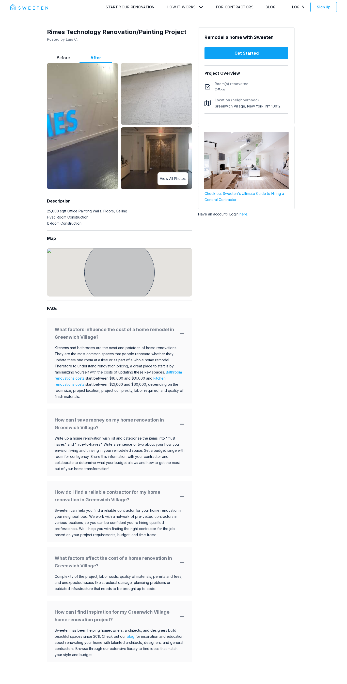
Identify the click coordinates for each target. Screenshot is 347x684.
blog (130, 636)
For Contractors (235, 7)
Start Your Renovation (130, 7)
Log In (298, 7)
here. (244, 214)
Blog (271, 7)
